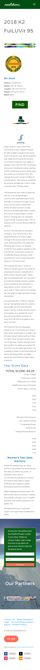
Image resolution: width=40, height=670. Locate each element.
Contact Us (9, 619)
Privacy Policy (19, 624)
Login (7, 622)
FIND (20, 104)
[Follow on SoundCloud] (21, 658)
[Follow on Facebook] (6, 654)
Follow (12, 654)
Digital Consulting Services (25, 647)
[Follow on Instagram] (6, 658)
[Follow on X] (21, 654)
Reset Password (25, 619)
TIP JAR (11, 638)
